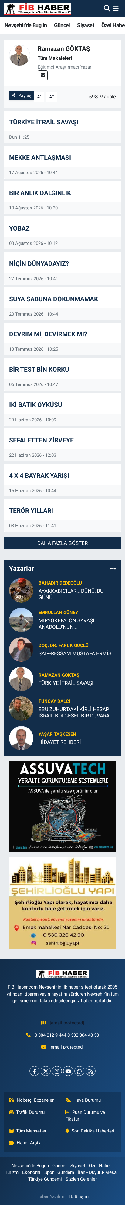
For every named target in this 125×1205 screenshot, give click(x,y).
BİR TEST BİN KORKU (39, 369)
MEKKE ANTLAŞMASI (40, 157)
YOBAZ (19, 228)
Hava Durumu (87, 1100)
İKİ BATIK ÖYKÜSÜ (35, 405)
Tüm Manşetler (31, 1131)
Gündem (65, 1172)
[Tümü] (113, 569)
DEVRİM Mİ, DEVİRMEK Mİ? (48, 334)
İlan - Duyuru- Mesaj (98, 1172)
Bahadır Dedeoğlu (60, 583)
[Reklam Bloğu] (62, 806)
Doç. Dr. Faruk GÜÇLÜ (64, 645)
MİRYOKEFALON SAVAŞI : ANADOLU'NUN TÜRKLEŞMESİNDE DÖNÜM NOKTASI (70, 624)
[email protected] (67, 1023)
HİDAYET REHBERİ (60, 742)
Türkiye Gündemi (45, 1179)
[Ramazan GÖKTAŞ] (21, 678)
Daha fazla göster (62, 543)
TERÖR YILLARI (31, 510)
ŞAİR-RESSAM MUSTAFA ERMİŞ (75, 653)
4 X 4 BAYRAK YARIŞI (39, 475)
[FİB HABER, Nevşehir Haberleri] (37, 8)
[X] (46, 1071)
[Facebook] (34, 1071)
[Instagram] (57, 1071)
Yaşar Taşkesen (57, 734)
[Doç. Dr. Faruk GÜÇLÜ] (21, 649)
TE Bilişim (78, 1196)
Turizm (12, 1172)
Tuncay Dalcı (54, 701)
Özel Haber (100, 1165)
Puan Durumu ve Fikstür (85, 1116)
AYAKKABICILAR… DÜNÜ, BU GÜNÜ (71, 594)
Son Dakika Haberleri (93, 1131)
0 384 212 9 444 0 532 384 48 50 (67, 1035)
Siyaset (85, 25)
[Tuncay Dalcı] (21, 708)
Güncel (62, 25)
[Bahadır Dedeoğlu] (21, 590)
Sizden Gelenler (81, 1179)
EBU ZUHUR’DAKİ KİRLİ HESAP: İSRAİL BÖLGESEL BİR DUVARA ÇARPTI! (74, 712)
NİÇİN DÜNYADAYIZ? (39, 263)
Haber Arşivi (29, 1143)
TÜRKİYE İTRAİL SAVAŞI (44, 122)
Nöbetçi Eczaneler (35, 1100)
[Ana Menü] (116, 8)
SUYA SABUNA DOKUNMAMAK (53, 299)
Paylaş (25, 95)
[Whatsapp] (79, 1071)
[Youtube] (68, 1071)
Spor (49, 1172)
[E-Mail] (43, 75)
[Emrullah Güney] (21, 619)
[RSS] (91, 1071)
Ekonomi (31, 1172)
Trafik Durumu (30, 1112)
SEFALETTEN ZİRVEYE (41, 440)
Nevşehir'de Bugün (26, 25)
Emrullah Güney (58, 612)
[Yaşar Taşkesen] (21, 738)
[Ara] (107, 8)
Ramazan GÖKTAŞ (59, 675)
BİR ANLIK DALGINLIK (40, 193)
